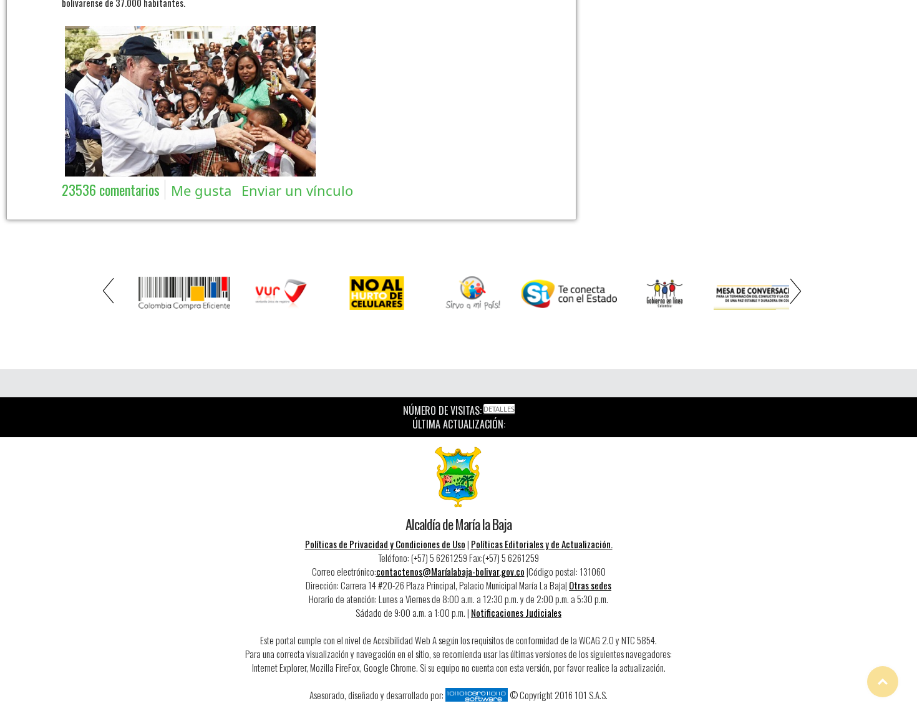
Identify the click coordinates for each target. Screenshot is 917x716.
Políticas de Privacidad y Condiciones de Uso (385, 544)
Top (882, 681)
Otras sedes (590, 585)
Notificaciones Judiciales (516, 612)
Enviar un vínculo (297, 190)
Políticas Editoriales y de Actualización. (542, 544)
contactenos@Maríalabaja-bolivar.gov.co (450, 571)
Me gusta (201, 190)
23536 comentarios (111, 190)
